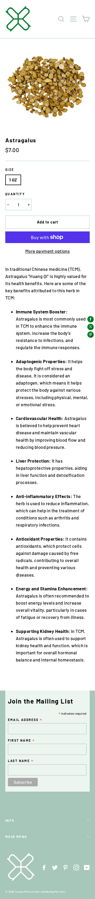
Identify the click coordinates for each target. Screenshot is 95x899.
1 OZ (13, 179)
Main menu (16, 836)
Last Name (21, 761)
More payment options (47, 251)
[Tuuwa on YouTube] (87, 866)
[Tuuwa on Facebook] (44, 866)
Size (9, 169)
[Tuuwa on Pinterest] (65, 866)
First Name (21, 740)
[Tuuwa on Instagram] (76, 866)
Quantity (15, 194)
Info (10, 820)
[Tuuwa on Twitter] (55, 866)
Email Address (25, 720)
